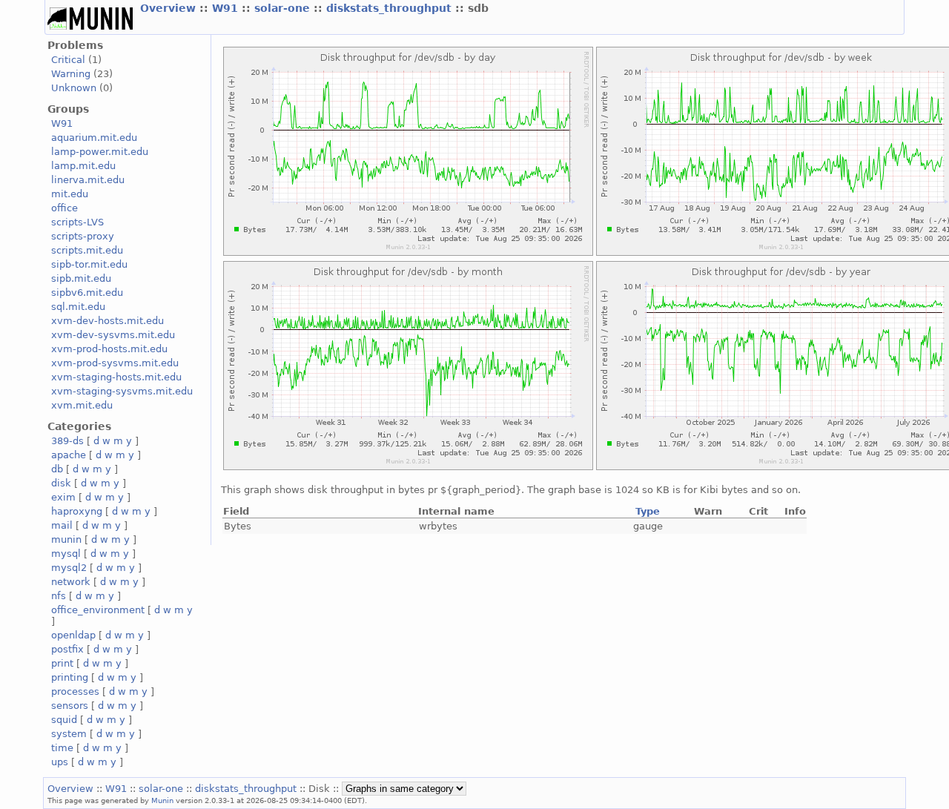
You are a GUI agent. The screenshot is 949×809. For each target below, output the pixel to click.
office (64, 208)
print (62, 663)
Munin (162, 800)
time (62, 747)
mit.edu (69, 193)
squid (64, 719)
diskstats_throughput (390, 8)
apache (68, 454)
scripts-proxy (82, 236)
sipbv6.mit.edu (87, 292)
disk (61, 483)
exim (63, 497)
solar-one (284, 8)
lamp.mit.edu (83, 165)
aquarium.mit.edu (94, 137)
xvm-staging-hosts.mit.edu (116, 377)
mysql (66, 553)
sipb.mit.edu (81, 278)
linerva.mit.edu (88, 179)
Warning (70, 73)
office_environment (98, 609)
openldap (73, 635)
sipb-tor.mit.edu (89, 264)
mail (62, 525)
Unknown (73, 87)
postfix (67, 649)
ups (59, 761)
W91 (227, 8)
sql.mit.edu (78, 306)
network (70, 581)
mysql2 (69, 567)
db (57, 469)
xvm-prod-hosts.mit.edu (109, 348)
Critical (68, 59)
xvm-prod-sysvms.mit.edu (115, 363)
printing (69, 677)
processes (75, 691)
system (69, 733)
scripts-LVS (77, 222)
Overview (169, 8)
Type (647, 511)
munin (66, 539)
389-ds (67, 440)
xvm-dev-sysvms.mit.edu (113, 334)
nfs (58, 595)
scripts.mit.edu (87, 250)
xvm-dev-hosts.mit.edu (107, 320)
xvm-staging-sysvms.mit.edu (122, 391)
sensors (69, 705)
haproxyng (76, 511)
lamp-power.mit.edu (99, 151)
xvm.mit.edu (82, 405)
